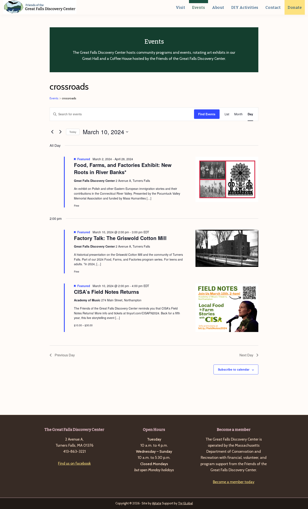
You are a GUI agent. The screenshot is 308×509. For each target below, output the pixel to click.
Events (54, 98)
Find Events (206, 114)
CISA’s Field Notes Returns (106, 291)
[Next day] (60, 131)
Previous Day (65, 355)
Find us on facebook (74, 463)
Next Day (246, 355)
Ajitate (156, 503)
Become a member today (233, 482)
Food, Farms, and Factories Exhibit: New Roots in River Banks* (123, 168)
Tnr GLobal (185, 503)
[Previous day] (52, 131)
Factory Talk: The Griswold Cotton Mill (120, 237)
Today (72, 132)
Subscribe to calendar (233, 369)
